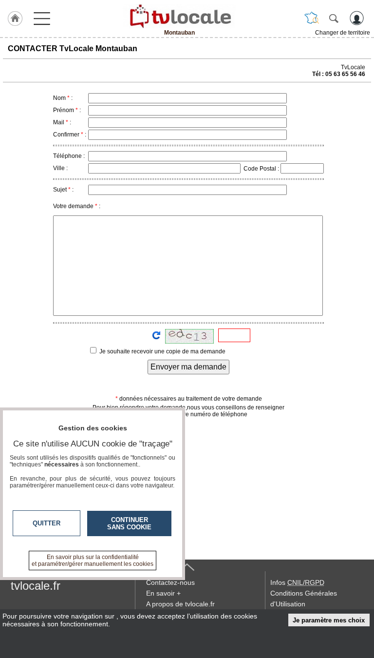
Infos (297, 582)
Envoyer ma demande (188, 367)
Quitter (46, 523)
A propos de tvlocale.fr (180, 604)
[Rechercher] (333, 18)
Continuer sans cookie (129, 523)
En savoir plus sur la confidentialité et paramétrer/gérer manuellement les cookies (92, 560)
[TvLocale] (179, 16)
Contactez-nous (170, 582)
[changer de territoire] (311, 18)
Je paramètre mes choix (329, 620)
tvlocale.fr (35, 585)
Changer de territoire (342, 32)
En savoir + (163, 593)
